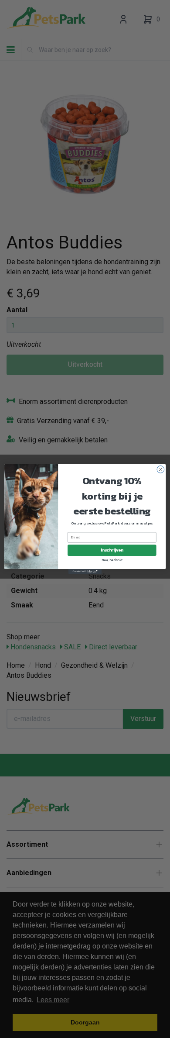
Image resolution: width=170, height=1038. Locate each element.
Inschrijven (112, 550)
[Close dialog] (160, 469)
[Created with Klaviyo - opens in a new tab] (85, 571)
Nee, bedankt (112, 559)
